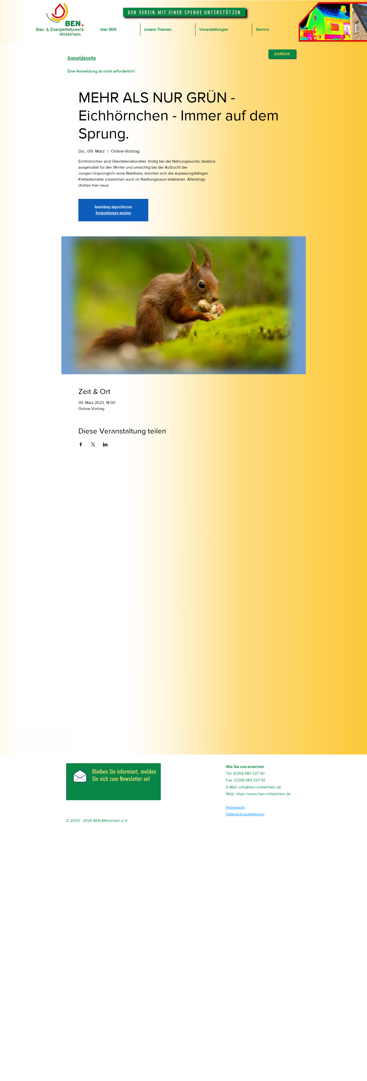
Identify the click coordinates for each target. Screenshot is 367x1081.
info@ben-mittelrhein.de (260, 787)
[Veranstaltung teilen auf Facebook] (80, 444)
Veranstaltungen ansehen (113, 213)
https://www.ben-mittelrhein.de (263, 794)
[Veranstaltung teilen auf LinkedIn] (105, 444)
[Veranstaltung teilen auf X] (93, 444)
